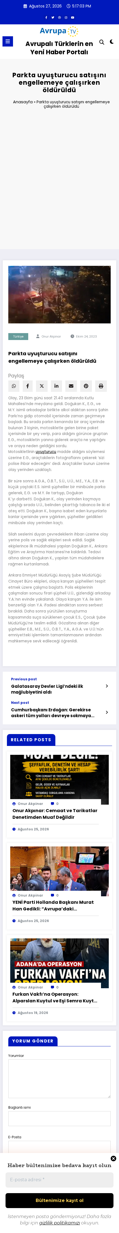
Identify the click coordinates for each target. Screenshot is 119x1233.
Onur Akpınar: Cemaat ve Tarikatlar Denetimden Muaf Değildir (54, 813)
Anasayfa (23, 102)
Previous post (24, 679)
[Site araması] (102, 42)
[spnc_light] (112, 43)
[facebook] (28, 386)
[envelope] (71, 386)
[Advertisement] (59, 181)
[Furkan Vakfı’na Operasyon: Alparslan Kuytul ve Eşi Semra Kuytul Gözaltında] (59, 963)
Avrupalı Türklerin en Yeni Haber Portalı (59, 47)
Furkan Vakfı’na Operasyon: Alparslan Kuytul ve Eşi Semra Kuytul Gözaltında (55, 997)
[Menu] (7, 41)
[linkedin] (56, 386)
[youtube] (72, 17)
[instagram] (66, 17)
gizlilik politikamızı (59, 1223)
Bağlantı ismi (19, 1107)
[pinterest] (86, 386)
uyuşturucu (46, 451)
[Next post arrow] (107, 712)
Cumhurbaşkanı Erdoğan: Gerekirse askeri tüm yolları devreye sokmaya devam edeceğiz (51, 713)
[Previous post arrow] (107, 686)
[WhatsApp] (13, 386)
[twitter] (52, 17)
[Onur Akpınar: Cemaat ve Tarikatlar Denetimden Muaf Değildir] (59, 779)
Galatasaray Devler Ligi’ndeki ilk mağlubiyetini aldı (47, 689)
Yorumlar (16, 1055)
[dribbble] (59, 17)
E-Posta (14, 1137)
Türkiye (18, 336)
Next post (20, 703)
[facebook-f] (46, 17)
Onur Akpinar (51, 336)
